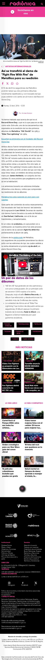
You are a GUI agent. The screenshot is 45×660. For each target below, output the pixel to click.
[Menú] (3, 3)
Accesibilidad (6, 595)
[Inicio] (22, 3)
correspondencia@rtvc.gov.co (12, 605)
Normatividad (6, 551)
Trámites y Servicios (30, 555)
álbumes (8, 331)
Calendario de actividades (33, 549)
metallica (38, 324)
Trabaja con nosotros (31, 547)
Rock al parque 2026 (10, 417)
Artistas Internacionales (18, 67)
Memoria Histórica (32, 441)
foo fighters (8, 361)
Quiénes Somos (6, 545)
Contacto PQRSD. (11, 607)
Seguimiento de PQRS (15, 613)
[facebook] (2, 83)
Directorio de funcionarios (32, 557)
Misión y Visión (6, 547)
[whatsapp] (12, 83)
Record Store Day (8, 325)
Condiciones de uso (8, 593)
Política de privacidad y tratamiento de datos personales (20, 591)
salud (28, 465)
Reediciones (37, 331)
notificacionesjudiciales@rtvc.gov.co (13, 622)
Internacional (24, 324)
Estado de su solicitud (31, 559)
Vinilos (15, 339)
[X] (7, 83)
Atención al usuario (30, 545)
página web (18, 237)
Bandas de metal (20, 332)
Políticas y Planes (7, 553)
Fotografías (30, 417)
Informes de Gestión (8, 555)
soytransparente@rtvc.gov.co (11, 628)
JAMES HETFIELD (29, 339)
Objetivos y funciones (8, 549)
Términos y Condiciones (31, 561)
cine (5, 441)
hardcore (30, 361)
